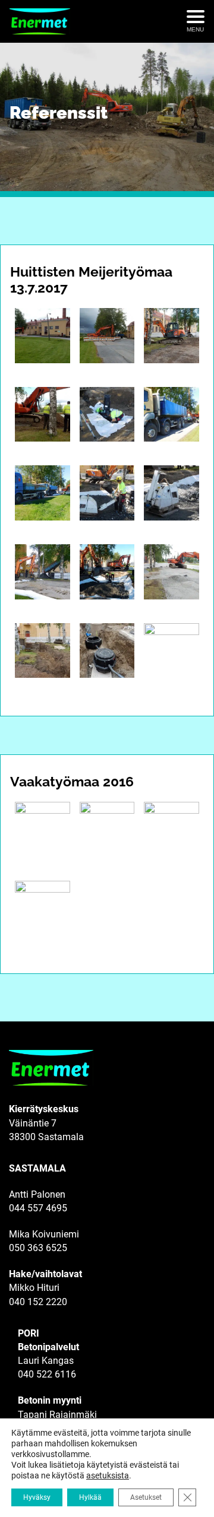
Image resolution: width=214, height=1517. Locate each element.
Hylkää (90, 1497)
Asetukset (146, 1497)
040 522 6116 (47, 1374)
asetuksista (107, 1475)
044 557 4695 (38, 1208)
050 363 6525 (38, 1247)
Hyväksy (37, 1497)
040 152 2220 (38, 1301)
